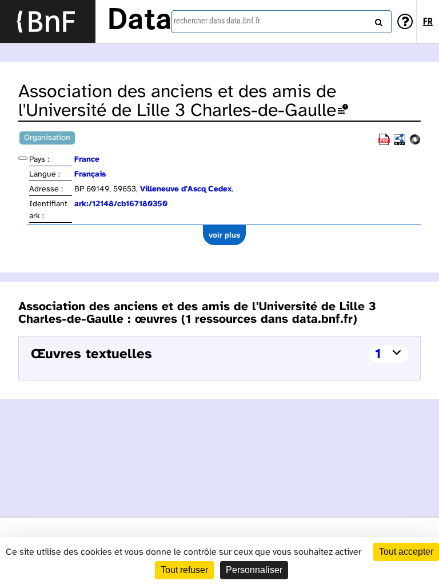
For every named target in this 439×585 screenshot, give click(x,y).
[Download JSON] (415, 143)
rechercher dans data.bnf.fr (217, 20)
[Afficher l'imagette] (22, 158)
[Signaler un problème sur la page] (343, 111)
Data (139, 21)
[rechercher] (377, 20)
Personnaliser (254, 570)
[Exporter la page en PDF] (384, 143)
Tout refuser (184, 570)
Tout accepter (406, 551)
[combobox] (281, 21)
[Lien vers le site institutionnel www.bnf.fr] (47, 21)
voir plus (224, 235)
